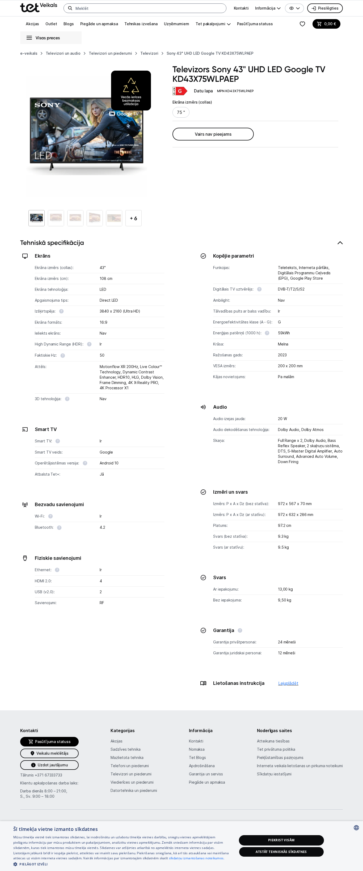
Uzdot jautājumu (53, 765)
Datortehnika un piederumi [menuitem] (134, 790)
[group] (268, 8)
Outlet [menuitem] (51, 24)
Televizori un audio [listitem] (63, 53)
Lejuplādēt (288, 683)
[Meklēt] (70, 8)
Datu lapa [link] (203, 90)
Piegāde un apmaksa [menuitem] (99, 24)
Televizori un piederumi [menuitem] (131, 774)
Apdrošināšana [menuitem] (202, 765)
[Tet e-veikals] (38, 7)
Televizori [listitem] (149, 53)
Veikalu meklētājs (52, 753)
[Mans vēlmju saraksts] (302, 24)
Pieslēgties (328, 8)
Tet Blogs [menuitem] (197, 757)
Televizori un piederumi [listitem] (110, 53)
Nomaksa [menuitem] (197, 749)
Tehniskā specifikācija (52, 242)
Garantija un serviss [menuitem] (206, 774)
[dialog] (181, 846)
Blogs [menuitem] (69, 24)
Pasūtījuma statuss (255, 24)
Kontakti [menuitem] (241, 8)
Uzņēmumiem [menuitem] (176, 24)
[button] (294, 8)
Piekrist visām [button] (281, 840)
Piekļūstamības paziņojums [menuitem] (280, 757)
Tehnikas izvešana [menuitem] (141, 24)
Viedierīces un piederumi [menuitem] (132, 782)
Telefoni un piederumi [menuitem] (130, 765)
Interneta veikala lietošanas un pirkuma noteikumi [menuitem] (300, 765)
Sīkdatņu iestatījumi (274, 774)
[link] (180, 91)
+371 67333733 (48, 775)
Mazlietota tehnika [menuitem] (127, 757)
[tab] (181, 466)
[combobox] (356, 827)
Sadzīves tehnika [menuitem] (126, 749)
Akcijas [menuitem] (32, 24)
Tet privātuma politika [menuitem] (276, 749)
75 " (181, 112)
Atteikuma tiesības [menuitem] (273, 741)
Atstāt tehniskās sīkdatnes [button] (281, 851)
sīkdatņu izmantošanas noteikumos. (197, 858)
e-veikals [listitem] (28, 53)
